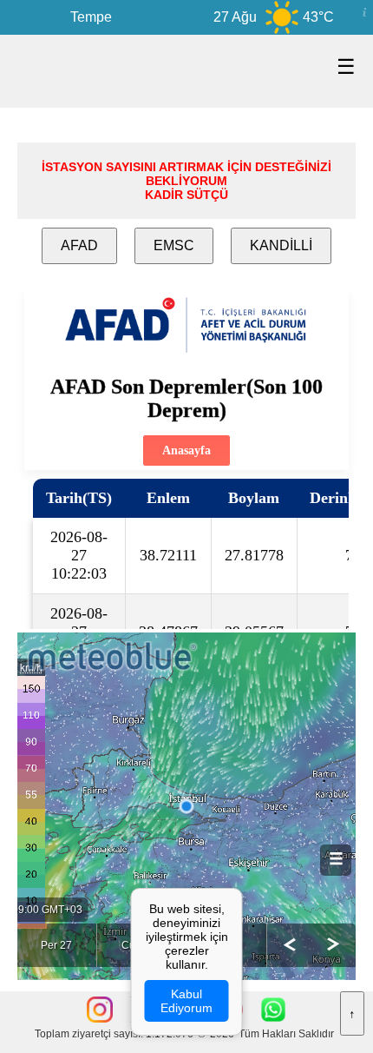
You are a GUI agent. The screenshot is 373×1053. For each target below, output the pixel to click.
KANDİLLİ (281, 245)
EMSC (174, 245)
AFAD (79, 245)
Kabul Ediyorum (186, 1001)
